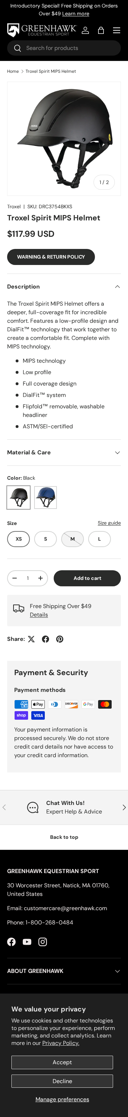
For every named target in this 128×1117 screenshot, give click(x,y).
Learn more (75, 13)
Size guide (109, 523)
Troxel (14, 206)
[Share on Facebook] (45, 639)
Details (39, 614)
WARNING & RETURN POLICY (51, 257)
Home (13, 71)
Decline (62, 1081)
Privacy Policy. (60, 1043)
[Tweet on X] (31, 639)
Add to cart (87, 578)
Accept (62, 1062)
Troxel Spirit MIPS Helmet (51, 71)
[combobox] (64, 48)
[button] (101, 30)
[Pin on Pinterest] (60, 639)
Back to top (64, 837)
